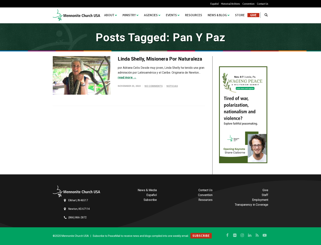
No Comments (154, 86)
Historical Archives (230, 3)
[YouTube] (264, 235)
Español (214, 3)
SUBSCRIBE (201, 236)
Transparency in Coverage (251, 204)
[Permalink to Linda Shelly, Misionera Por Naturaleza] (81, 75)
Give (253, 15)
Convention (248, 3)
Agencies (151, 15)
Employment (260, 200)
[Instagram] (242, 235)
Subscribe (150, 200)
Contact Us (262, 3)
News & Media (147, 190)
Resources (193, 15)
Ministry (129, 15)
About (109, 15)
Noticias (172, 86)
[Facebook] (227, 235)
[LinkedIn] (249, 235)
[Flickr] (235, 235)
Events (171, 15)
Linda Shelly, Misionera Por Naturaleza (160, 59)
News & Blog (217, 15)
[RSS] (257, 235)
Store (240, 15)
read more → (127, 77)
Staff (265, 195)
